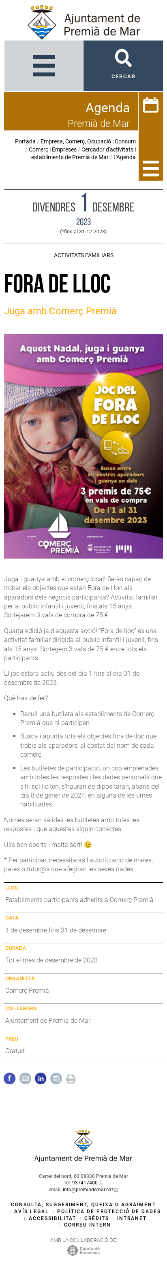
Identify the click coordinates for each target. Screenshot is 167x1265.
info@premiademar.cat (88, 1189)
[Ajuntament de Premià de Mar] (83, 1160)
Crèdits (96, 1218)
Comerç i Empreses (53, 149)
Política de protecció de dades (109, 1211)
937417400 (85, 1183)
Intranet (132, 1218)
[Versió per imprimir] (70, 1078)
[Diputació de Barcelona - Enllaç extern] (83, 1250)
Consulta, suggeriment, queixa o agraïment (83, 1204)
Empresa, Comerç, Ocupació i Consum (88, 141)
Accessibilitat (52, 1218)
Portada (25, 141)
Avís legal (31, 1211)
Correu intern (87, 1225)
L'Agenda (124, 157)
